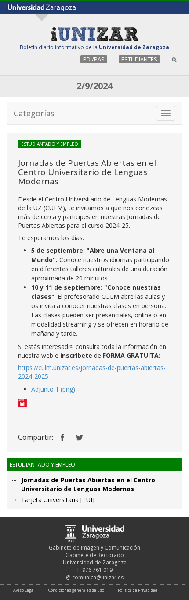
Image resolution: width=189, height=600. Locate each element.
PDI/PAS (94, 59)
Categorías (34, 113)
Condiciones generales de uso (76, 590)
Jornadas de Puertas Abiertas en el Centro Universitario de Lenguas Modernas (88, 484)
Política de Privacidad (137, 590)
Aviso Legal (24, 590)
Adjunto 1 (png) (53, 389)
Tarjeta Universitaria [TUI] (57, 500)
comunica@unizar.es (98, 577)
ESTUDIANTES (139, 59)
